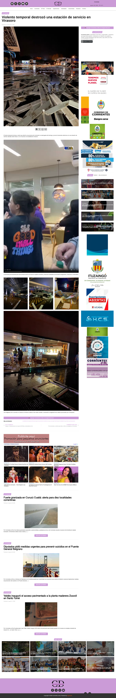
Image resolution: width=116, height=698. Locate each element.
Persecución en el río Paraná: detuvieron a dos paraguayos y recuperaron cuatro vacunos (97, 227)
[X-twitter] (15, 3)
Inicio (31, 8)
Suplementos (56, 8)
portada (56, 421)
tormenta (62, 421)
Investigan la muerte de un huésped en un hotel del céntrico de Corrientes (43, 653)
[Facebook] (12, 3)
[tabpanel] (97, 204)
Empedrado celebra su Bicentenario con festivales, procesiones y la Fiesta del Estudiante (44, 669)
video (67, 421)
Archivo (84, 8)
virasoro (72, 421)
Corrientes (36, 8)
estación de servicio (43, 421)
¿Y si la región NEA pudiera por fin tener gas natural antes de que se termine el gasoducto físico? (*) (99, 668)
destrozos (33, 421)
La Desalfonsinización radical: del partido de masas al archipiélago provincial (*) (70, 669)
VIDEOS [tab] (95, 175)
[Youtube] (22, 3)
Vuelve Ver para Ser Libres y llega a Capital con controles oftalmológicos (99, 653)
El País (43, 8)
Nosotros (78, 8)
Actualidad (5, 13)
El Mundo (49, 8)
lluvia (51, 421)
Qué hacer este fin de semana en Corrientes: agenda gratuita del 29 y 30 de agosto (14, 653)
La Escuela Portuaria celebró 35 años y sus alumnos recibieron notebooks (13, 669)
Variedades (64, 8)
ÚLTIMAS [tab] (90, 175)
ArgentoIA (69, 695)
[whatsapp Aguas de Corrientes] (97, 255)
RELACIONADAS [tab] (102, 175)
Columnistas (71, 8)
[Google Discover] (26, 3)
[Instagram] (19, 3)
